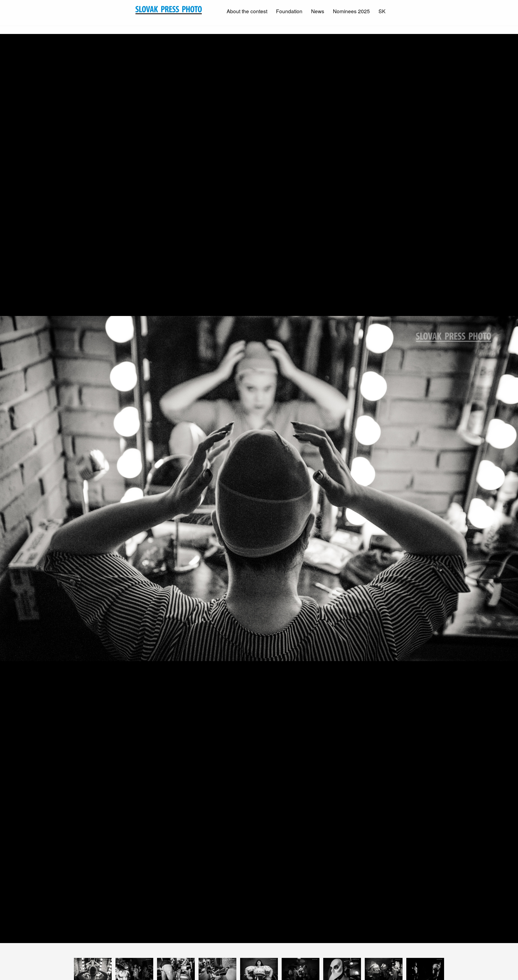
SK (382, 11)
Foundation (289, 11)
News (317, 11)
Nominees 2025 (351, 11)
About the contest (247, 11)
